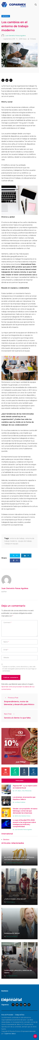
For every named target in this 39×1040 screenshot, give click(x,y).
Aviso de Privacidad (7, 1015)
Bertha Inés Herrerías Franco (22, 816)
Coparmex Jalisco (10, 1033)
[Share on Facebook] (10, 80)
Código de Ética (19, 1015)
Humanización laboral (12, 933)
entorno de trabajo (17, 538)
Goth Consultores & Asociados (14, 862)
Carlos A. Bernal (10, 902)
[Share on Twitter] (2, 80)
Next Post (8, 714)
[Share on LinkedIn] (6, 80)
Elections (6, 839)
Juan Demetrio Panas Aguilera (14, 588)
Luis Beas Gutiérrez (20, 802)
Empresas (5, 16)
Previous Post (13, 698)
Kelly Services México (11, 936)
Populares (19, 780)
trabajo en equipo (11, 544)
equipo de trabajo (25, 541)
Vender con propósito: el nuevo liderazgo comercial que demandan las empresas (25, 811)
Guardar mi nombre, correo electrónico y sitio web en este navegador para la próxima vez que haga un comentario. (19, 669)
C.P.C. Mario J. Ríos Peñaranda (23, 791)
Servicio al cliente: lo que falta (17, 718)
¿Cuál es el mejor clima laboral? (15, 899)
